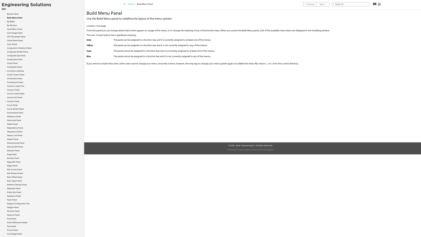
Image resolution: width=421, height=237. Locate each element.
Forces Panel (12, 230)
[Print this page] (379, 5)
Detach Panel (12, 139)
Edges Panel (12, 165)
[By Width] (323, 4)
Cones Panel (12, 63)
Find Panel (11, 218)
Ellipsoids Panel (13, 188)
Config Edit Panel (14, 67)
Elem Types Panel (14, 181)
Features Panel (13, 215)
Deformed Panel (14, 120)
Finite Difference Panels (17, 222)
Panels (131, 4)
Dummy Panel (13, 158)
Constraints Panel (14, 78)
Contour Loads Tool (15, 86)
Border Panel (12, 14)
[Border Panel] (309, 4)
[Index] (373, 6)
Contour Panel (13, 90)
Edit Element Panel (15, 173)
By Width (11, 21)
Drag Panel (12, 154)
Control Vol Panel (14, 97)
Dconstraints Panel (15, 112)
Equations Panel (14, 196)
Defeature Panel (14, 116)
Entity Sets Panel (14, 192)
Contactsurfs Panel (15, 82)
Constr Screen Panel (15, 74)
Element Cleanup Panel (17, 184)
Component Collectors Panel (19, 48)
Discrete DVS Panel (15, 146)
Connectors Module (15, 71)
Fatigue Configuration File (18, 203)
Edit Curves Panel (14, 169)
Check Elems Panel (15, 40)
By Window (12, 25)
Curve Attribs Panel (15, 109)
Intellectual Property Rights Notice (242, 149)
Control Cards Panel (15, 93)
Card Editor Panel (14, 29)
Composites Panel (14, 59)
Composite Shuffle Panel (17, 52)
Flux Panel (11, 226)
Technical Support (266, 149)
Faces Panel (12, 199)
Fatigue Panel (13, 207)
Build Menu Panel (14, 17)
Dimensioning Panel (15, 143)
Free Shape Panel (14, 234)
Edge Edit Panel (13, 162)
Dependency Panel (15, 128)
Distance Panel (13, 150)
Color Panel (12, 44)
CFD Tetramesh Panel (16, 36)
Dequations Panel (14, 131)
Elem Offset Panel (14, 177)
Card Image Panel (14, 33)
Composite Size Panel (16, 55)
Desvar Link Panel (14, 135)
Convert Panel (13, 101)
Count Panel (12, 105)
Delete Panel (12, 124)
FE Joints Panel (13, 211)
